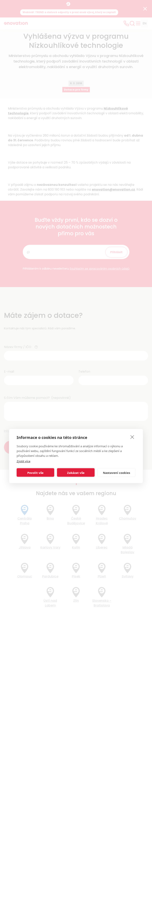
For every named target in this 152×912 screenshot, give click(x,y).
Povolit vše (35, 472)
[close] (132, 437)
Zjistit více (23, 461)
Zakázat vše (76, 472)
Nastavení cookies (116, 472)
